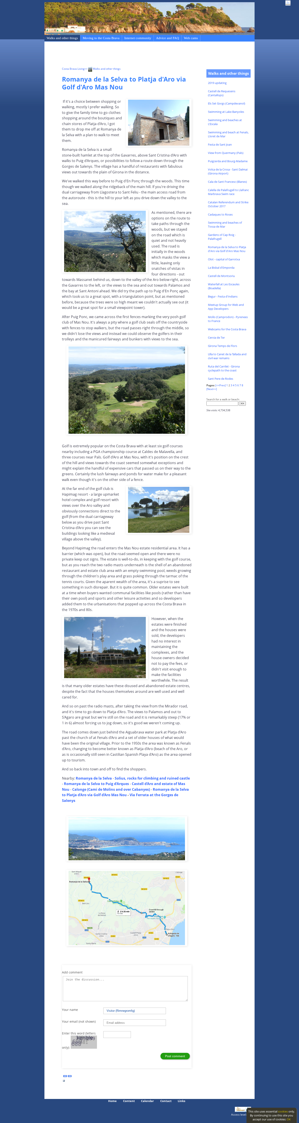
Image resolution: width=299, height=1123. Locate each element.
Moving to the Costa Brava (101, 38)
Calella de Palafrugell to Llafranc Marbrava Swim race (228, 192)
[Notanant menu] (240, 1111)
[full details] (64, 1081)
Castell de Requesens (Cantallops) (221, 93)
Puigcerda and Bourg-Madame (228, 161)
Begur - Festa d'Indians (222, 296)
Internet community (137, 38)
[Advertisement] (141, 55)
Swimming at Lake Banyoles (226, 112)
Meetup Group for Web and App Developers (226, 307)
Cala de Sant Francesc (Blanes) (227, 182)
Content (129, 1101)
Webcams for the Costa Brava (227, 329)
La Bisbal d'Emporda (221, 268)
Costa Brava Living (73, 69)
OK (289, 1119)
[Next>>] (211, 389)
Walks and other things (62, 38)
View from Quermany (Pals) (225, 153)
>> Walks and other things (102, 69)
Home (112, 1101)
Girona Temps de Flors (222, 346)
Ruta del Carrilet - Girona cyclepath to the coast (224, 368)
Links (181, 1101)
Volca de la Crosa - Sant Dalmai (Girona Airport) (228, 171)
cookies (283, 1111)
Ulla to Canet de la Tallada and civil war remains (227, 356)
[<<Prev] (220, 385)
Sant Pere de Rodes (220, 379)
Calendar (147, 1101)
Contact (166, 1101)
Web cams (191, 38)
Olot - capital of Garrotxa (224, 259)
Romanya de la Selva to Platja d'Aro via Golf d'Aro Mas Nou (227, 249)
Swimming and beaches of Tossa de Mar (225, 224)
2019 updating (217, 83)
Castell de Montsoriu (221, 276)
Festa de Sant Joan (220, 144)
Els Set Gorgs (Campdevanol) (226, 103)
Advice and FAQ (167, 38)
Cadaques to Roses (220, 214)
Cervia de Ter (216, 338)
